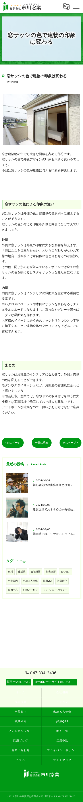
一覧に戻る (41, 442)
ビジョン (66, 572)
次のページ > (70, 442)
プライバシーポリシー (55, 590)
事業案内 (13, 581)
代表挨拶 (51, 572)
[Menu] (76, 6)
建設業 (21, 572)
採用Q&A (47, 581)
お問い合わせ (30, 590)
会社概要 (36, 572)
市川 (10, 572)
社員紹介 (62, 581)
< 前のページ (12, 442)
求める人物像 (30, 581)
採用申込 (13, 590)
